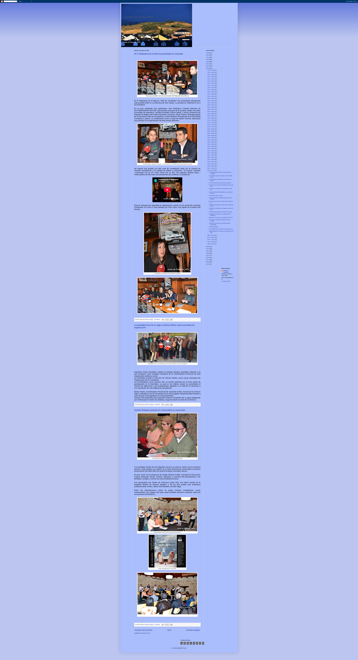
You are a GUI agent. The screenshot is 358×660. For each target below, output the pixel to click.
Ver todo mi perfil (226, 281)
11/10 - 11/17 (210, 85)
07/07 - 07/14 (210, 124)
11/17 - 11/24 (210, 83)
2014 (207, 255)
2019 (207, 68)
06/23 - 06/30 (210, 129)
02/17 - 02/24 (210, 168)
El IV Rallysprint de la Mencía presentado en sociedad (158, 54)
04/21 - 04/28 (210, 148)
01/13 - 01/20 (210, 241)
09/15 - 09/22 (210, 103)
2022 (207, 61)
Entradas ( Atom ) (145, 633)
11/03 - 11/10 (210, 87)
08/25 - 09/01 (210, 109)
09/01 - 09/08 (210, 107)
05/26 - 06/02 (210, 137)
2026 (207, 53)
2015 (207, 253)
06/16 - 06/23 (210, 131)
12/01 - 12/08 (210, 79)
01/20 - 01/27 (210, 239)
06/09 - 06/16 (210, 133)
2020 (207, 66)
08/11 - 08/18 (210, 113)
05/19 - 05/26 (210, 140)
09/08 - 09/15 (210, 105)
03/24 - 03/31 (210, 157)
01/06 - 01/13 (210, 244)
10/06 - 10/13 (210, 96)
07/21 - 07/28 (210, 120)
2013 (207, 257)
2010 (207, 264)
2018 (207, 246)
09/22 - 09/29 (210, 100)
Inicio (169, 630)
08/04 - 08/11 (210, 116)
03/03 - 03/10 (210, 164)
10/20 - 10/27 (210, 92)
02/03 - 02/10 (210, 235)
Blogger (184, 648)
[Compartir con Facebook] (172, 320)
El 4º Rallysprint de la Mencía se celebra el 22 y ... (221, 229)
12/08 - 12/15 (210, 76)
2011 (207, 262)
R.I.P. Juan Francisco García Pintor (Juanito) (220, 183)
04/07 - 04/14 (210, 153)
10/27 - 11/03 (210, 89)
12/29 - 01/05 (210, 70)
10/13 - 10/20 (210, 94)
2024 (207, 57)
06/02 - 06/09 (210, 135)
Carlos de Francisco (144, 319)
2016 (207, 251)
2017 (207, 249)
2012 (207, 259)
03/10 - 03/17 (210, 161)
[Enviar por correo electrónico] (165, 320)
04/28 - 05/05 (210, 146)
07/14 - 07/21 (210, 122)
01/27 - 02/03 (210, 237)
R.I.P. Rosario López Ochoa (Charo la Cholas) (220, 212)
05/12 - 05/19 (210, 142)
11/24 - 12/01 (210, 81)
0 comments (157, 319)
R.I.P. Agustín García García (216, 195)
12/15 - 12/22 (210, 74)
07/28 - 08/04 (210, 118)
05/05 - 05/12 (210, 144)
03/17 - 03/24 (210, 159)
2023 (207, 59)
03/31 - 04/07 (210, 155)
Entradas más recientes (143, 630)
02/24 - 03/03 (210, 166)
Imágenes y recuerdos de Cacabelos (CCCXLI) (221, 217)
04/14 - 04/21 (210, 150)
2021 (207, 64)
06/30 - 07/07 (210, 126)
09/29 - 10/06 (210, 98)
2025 (207, 55)
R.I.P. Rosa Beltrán (213, 226)
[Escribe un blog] (167, 320)
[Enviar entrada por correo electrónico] (162, 319)
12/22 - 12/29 (210, 72)
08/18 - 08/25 (210, 111)
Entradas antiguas (193, 630)
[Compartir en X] (170, 320)
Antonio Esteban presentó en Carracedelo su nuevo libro (159, 410)
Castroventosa (142, 9)
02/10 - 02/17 (210, 170)
